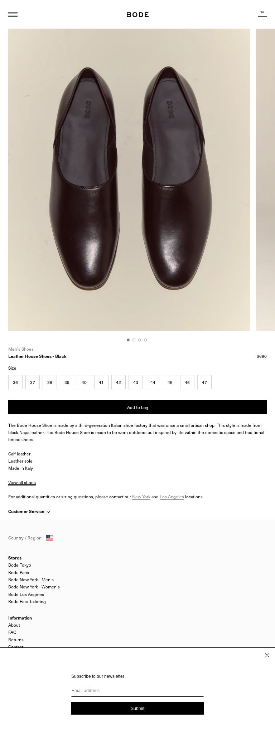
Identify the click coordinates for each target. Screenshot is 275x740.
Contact (15, 646)
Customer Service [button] (26, 511)
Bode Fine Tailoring (27, 601)
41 (101, 382)
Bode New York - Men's (31, 579)
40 (84, 382)
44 (152, 382)
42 (118, 382)
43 (135, 382)
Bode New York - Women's (34, 586)
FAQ (12, 632)
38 (49, 382)
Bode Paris (18, 572)
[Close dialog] (267, 655)
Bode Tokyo (19, 565)
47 (204, 382)
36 (15, 382)
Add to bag (137, 407)
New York (141, 496)
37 (32, 382)
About (14, 625)
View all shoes (22, 482)
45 (170, 382)
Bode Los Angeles (26, 594)
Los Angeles (172, 496)
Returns (16, 639)
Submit (137, 708)
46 (187, 382)
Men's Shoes (21, 349)
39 (66, 382)
